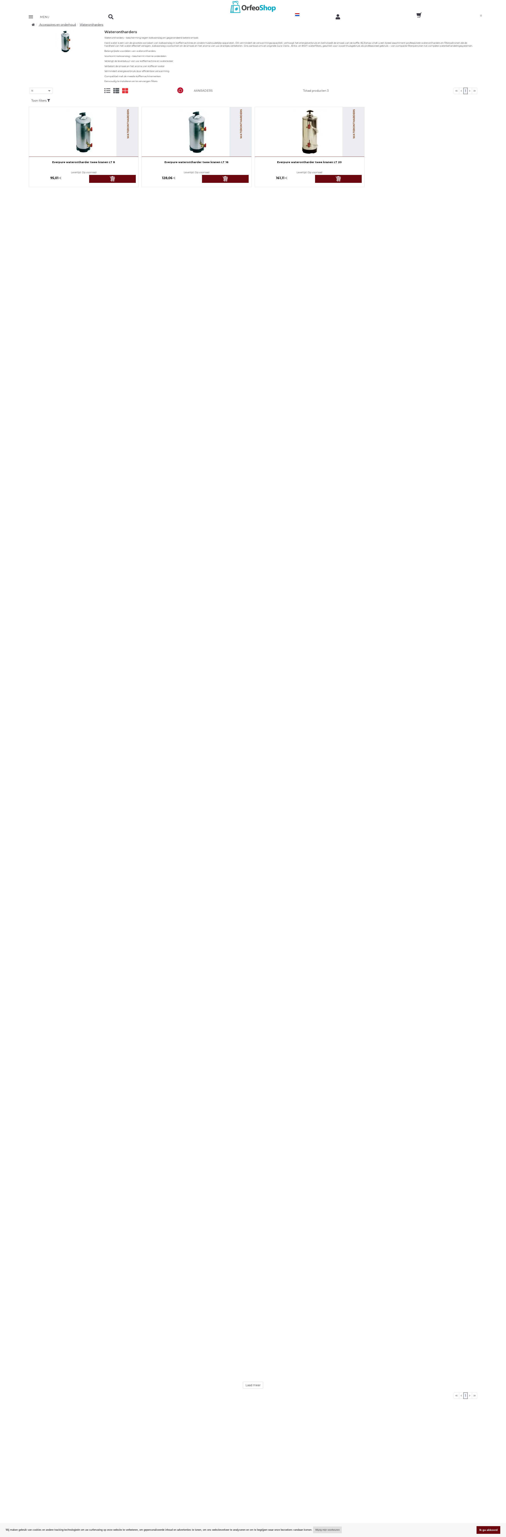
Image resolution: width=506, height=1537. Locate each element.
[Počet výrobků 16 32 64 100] (41, 91)
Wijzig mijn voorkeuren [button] (327, 1530)
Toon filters (39, 100)
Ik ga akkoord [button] (488, 1529)
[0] (416, 16)
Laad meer (253, 1385)
